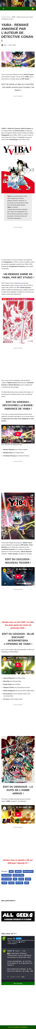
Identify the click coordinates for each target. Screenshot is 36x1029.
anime (11, 871)
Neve (10, 1027)
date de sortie (6, 875)
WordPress (24, 1027)
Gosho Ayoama (6, 879)
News (8, 17)
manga (21, 879)
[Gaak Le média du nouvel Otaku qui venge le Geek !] (18, 3)
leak (17, 285)
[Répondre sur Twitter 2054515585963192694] (8, 977)
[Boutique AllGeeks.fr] (18, 927)
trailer (11, 882)
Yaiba (26, 882)
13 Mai (23, 951)
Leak (15, 879)
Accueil (3, 17)
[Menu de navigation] (3, 8)
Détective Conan (18, 875)
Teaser (4, 882)
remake (28, 879)
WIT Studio (19, 882)
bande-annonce (28, 871)
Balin (5, 45)
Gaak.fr (9, 951)
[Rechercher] (33, 8)
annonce (18, 871)
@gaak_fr (17, 951)
